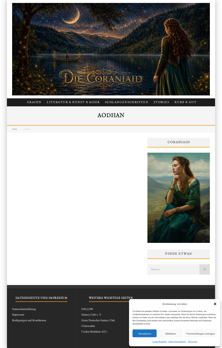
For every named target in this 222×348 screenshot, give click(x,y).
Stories (161, 102)
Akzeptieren (144, 333)
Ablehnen (170, 333)
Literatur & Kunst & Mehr (73, 102)
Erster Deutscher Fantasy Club (98, 320)
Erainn (34, 102)
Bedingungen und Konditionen (29, 320)
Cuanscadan (88, 326)
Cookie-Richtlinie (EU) (94, 331)
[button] (215, 304)
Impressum (192, 341)
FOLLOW (87, 309)
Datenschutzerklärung (177, 341)
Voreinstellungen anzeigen (200, 333)
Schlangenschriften (126, 102)
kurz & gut (185, 102)
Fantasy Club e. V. (92, 314)
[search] (204, 269)
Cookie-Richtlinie (159, 341)
